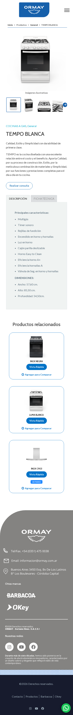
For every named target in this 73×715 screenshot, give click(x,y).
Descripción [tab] (18, 198)
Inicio (10, 25)
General (34, 25)
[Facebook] (33, 647)
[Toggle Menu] (67, 10)
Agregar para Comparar (38, 374)
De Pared (36, 482)
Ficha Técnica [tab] (44, 198)
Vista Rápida (36, 366)
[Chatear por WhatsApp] (66, 708)
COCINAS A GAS (16, 126)
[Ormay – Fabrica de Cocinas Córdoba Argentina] (36, 9)
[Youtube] (21, 647)
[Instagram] (9, 647)
